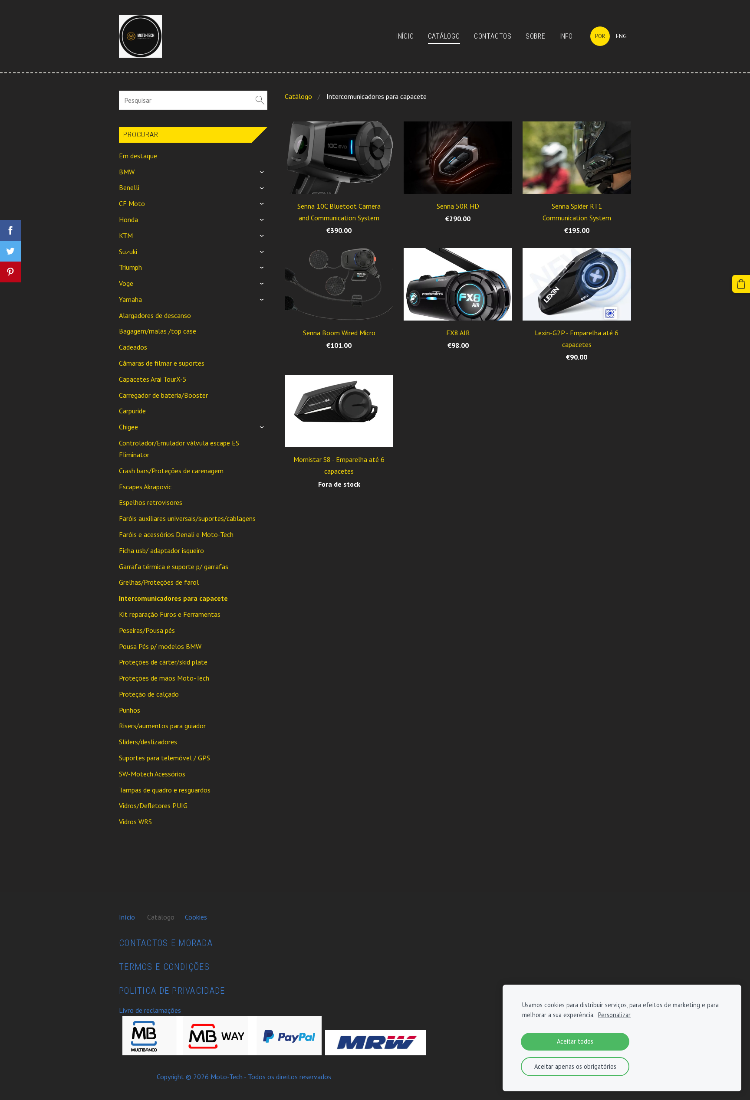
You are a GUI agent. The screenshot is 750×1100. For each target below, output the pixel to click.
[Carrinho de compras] (741, 284)
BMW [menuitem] (127, 171)
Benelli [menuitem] (129, 187)
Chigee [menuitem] (128, 426)
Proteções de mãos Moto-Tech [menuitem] (164, 678)
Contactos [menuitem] (493, 36)
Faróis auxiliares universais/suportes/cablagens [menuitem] (187, 518)
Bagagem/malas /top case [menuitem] (157, 331)
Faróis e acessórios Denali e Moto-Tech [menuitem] (176, 534)
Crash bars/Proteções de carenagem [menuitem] (171, 470)
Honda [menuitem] (128, 219)
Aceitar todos (575, 1041)
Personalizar (614, 1015)
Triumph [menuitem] (130, 267)
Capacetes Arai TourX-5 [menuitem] (153, 379)
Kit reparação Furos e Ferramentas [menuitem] (169, 614)
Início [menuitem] (405, 36)
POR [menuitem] (600, 36)
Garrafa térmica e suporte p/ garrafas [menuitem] (173, 566)
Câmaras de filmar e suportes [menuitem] (161, 363)
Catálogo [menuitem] (444, 36)
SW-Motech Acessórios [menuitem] (152, 773)
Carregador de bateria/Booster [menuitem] (163, 395)
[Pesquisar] (260, 100)
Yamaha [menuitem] (130, 299)
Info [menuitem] (566, 36)
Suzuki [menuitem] (128, 251)
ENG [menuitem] (621, 36)
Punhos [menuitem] (129, 710)
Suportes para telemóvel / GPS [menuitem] (164, 757)
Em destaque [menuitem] (138, 155)
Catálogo (298, 96)
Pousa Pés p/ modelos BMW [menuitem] (160, 646)
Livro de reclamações (150, 1010)
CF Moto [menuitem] (132, 203)
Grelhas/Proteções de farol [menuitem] (159, 582)
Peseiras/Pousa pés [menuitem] (147, 630)
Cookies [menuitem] (196, 917)
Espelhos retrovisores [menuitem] (150, 502)
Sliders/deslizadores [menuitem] (148, 741)
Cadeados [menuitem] (133, 347)
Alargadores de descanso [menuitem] (155, 315)
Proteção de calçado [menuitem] (149, 694)
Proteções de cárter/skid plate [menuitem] (163, 662)
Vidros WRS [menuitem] (135, 821)
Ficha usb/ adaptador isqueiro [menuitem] (161, 550)
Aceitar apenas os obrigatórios (575, 1066)
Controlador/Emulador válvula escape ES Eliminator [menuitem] (179, 449)
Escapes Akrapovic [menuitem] (145, 486)
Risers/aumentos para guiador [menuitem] (162, 725)
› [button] (263, 172)
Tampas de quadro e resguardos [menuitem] (165, 790)
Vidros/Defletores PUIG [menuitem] (153, 805)
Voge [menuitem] (126, 283)
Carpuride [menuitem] (132, 410)
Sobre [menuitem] (536, 36)
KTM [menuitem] (126, 235)
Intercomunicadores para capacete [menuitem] (173, 598)
